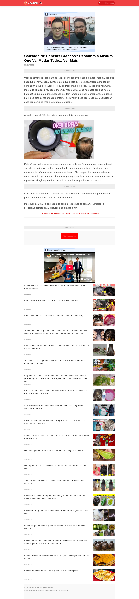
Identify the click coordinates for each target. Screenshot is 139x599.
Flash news (109, 3)
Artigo (101, 3)
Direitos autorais (63, 590)
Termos (47, 590)
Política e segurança (37, 590)
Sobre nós (27, 590)
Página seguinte (69, 236)
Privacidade (53, 590)
